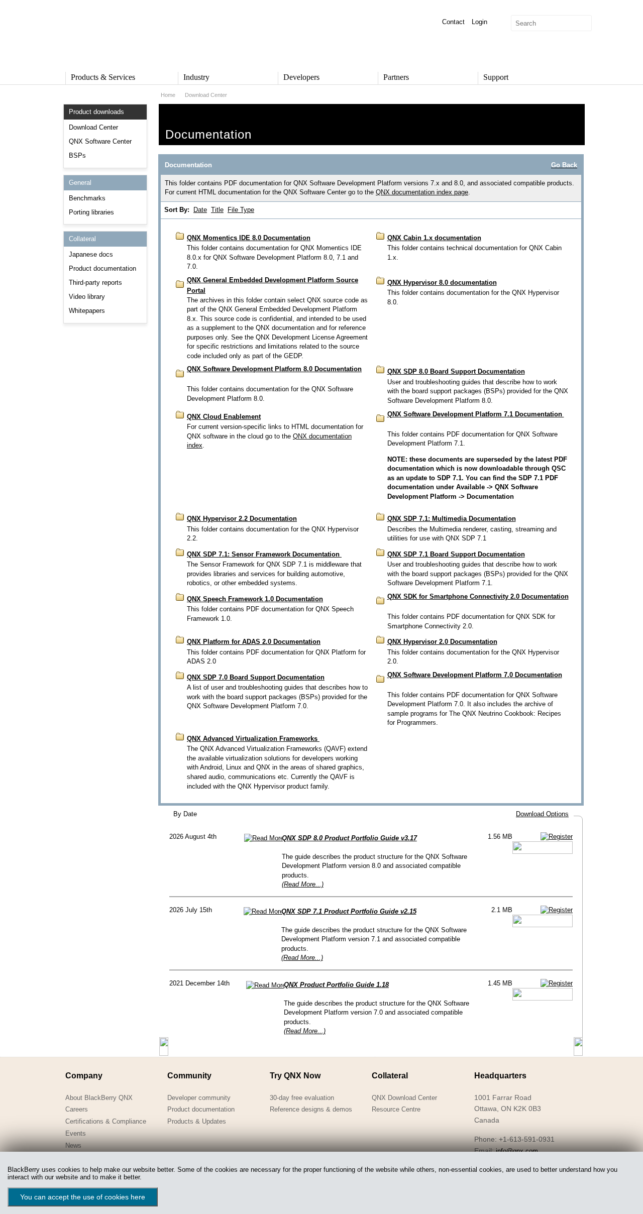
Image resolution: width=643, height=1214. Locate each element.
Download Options (542, 814)
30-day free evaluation (302, 1097)
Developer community (199, 1097)
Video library (87, 296)
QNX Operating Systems (95, 33)
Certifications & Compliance (105, 1121)
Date (200, 209)
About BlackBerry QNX (99, 1097)
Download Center (93, 127)
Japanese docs (91, 254)
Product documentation (102, 268)
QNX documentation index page (422, 192)
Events (75, 1133)
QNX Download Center (404, 1097)
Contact (453, 22)
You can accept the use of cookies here (82, 1197)
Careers (76, 1109)
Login (479, 22)
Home (168, 95)
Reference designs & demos (311, 1109)
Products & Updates (196, 1121)
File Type (241, 209)
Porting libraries (91, 212)
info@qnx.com (517, 1151)
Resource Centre (396, 1109)
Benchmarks (87, 198)
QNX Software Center (100, 141)
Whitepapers (87, 310)
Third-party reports (95, 282)
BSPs (77, 155)
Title (217, 209)
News (73, 1145)
